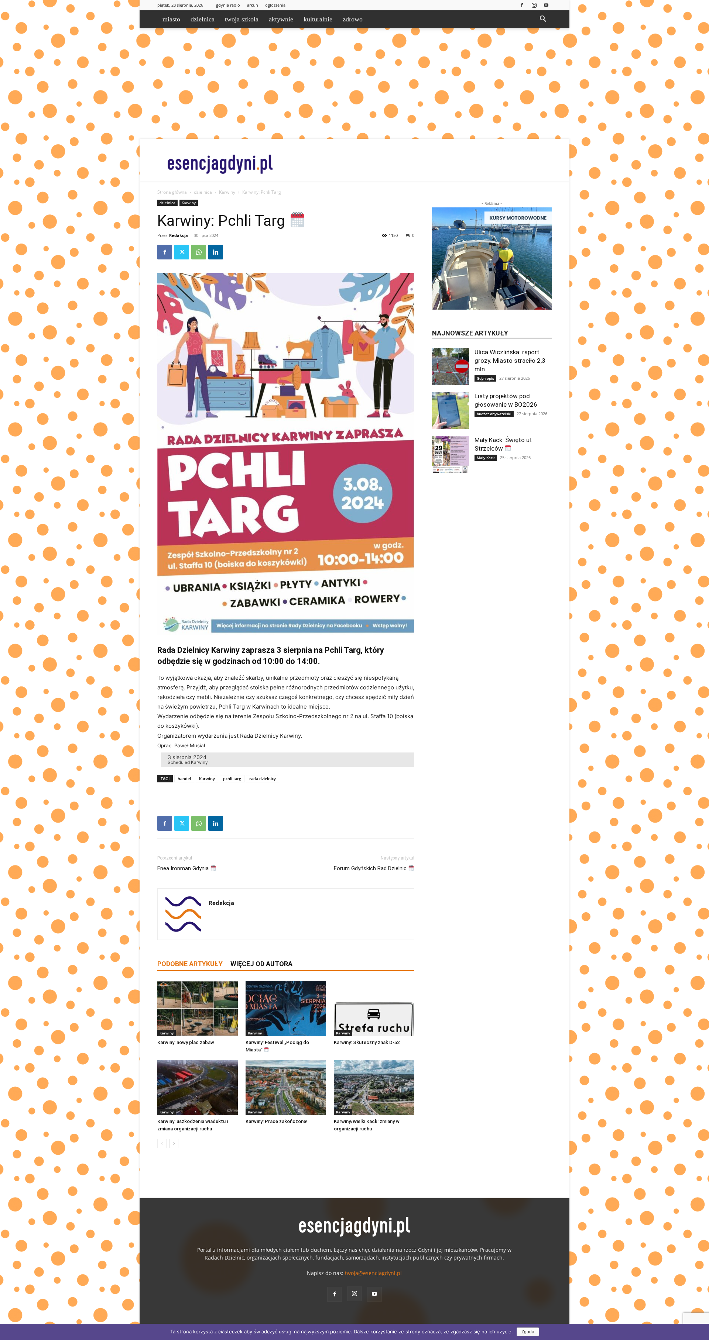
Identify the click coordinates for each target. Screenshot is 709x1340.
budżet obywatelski (494, 413)
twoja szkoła (241, 19)
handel (184, 778)
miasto (171, 19)
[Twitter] (181, 252)
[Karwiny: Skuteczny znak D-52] (374, 1008)
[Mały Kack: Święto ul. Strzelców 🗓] (450, 454)
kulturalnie (318, 19)
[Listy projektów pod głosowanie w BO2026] (450, 410)
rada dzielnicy (262, 778)
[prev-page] (162, 1143)
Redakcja (178, 235)
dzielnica (203, 19)
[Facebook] (521, 5)
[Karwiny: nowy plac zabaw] (197, 1008)
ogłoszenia (275, 5)
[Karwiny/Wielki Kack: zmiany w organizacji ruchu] (374, 1087)
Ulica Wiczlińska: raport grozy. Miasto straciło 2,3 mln (510, 360)
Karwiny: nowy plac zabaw (185, 1042)
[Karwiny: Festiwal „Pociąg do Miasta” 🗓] (286, 1008)
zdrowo (353, 19)
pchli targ (232, 778)
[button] (543, 19)
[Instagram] (534, 5)
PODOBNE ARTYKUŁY (190, 964)
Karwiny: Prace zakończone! (277, 1121)
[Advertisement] (354, 83)
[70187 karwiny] (285, 454)
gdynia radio (228, 5)
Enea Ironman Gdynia (183, 868)
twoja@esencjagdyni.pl (373, 1273)
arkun (252, 5)
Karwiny (227, 192)
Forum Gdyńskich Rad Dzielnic (371, 868)
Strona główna (172, 192)
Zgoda (527, 1331)
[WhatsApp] (198, 252)
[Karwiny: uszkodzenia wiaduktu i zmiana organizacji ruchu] (197, 1087)
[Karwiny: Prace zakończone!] (286, 1087)
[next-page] (173, 1143)
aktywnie (281, 19)
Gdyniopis (485, 378)
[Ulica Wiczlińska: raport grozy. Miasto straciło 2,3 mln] (450, 366)
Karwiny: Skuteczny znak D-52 (367, 1042)
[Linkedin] (215, 252)
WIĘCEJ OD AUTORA (261, 964)
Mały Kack (486, 457)
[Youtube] (546, 5)
